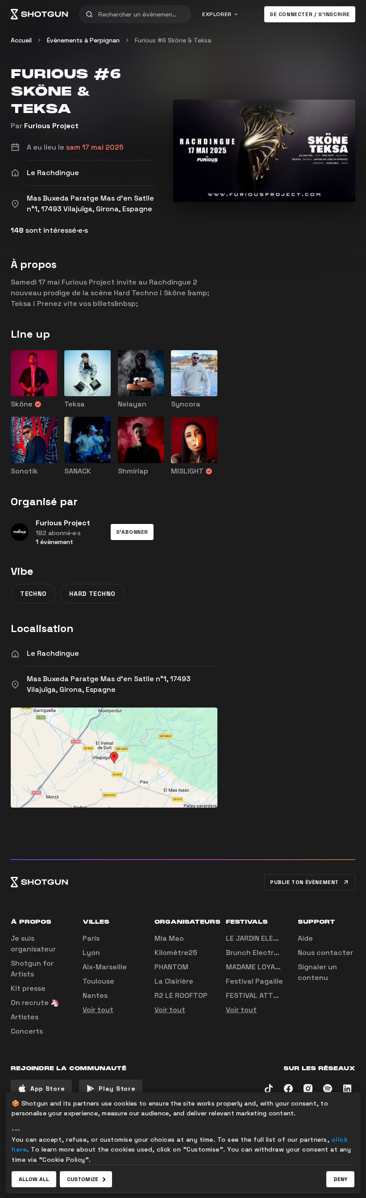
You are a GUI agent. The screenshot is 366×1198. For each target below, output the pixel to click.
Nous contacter (325, 952)
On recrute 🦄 (35, 1002)
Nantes (95, 995)
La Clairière (173, 981)
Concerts (27, 1031)
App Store (47, 1089)
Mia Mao (169, 938)
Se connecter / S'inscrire (310, 14)
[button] (132, 532)
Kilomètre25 (175, 952)
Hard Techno (92, 594)
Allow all (34, 1179)
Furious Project (51, 125)
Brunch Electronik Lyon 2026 (277, 952)
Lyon (91, 952)
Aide (305, 938)
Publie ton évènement (304, 882)
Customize (82, 1179)
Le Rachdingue (53, 653)
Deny (340, 1179)
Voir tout (98, 1009)
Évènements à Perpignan (83, 40)
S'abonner (132, 532)
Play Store (117, 1089)
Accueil (21, 40)
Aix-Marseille (105, 967)
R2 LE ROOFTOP (181, 995)
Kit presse (28, 988)
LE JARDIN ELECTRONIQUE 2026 (279, 938)
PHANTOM (171, 967)
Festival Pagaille (254, 981)
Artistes (24, 1017)
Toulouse (98, 981)
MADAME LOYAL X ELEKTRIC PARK (282, 967)
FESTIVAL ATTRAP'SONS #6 (272, 995)
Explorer (217, 14)
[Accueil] (39, 14)
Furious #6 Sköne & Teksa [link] (173, 40)
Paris (91, 938)
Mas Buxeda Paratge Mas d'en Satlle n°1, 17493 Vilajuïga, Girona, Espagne (109, 684)
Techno (33, 594)
